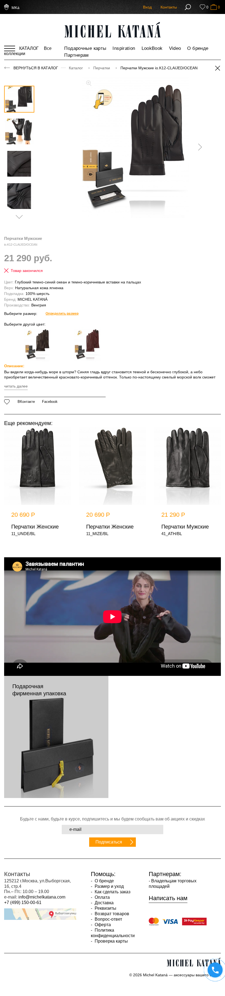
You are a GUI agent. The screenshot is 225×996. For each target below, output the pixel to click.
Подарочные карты (85, 48)
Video (175, 48)
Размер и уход (109, 886)
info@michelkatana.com (41, 897)
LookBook (152, 48)
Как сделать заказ (112, 891)
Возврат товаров (111, 913)
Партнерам (76, 55)
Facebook (50, 402)
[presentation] (198, 147)
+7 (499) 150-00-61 (22, 902)
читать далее (16, 386)
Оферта (102, 924)
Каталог (76, 68)
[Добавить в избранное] (7, 401)
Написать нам (168, 898)
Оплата (102, 897)
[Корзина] (213, 7)
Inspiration (124, 48)
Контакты (169, 7)
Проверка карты (111, 941)
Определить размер (62, 313)
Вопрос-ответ (108, 919)
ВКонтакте (26, 402)
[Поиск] (188, 7)
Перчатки (102, 68)
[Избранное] (202, 7)
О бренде (197, 48)
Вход (147, 7)
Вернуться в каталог (35, 68)
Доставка (104, 902)
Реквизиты (105, 908)
